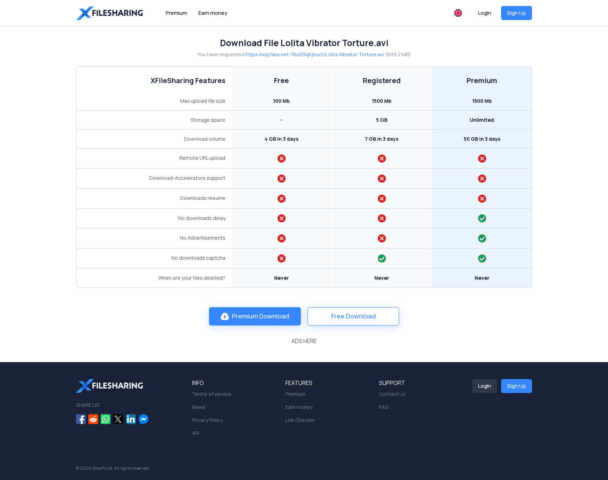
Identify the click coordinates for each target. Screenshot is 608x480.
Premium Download (260, 316)
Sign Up (516, 13)
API (195, 433)
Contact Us (392, 394)
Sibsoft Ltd (102, 468)
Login (484, 13)
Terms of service (212, 394)
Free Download (353, 316)
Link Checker (300, 420)
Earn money (212, 13)
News (198, 407)
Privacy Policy (207, 420)
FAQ (383, 407)
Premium (176, 13)
